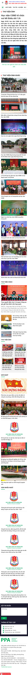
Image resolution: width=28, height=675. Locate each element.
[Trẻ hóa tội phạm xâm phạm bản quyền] (6, 326)
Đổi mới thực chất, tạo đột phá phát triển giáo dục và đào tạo (20, 317)
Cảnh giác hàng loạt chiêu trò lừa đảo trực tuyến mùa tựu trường (20, 333)
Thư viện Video (6, 282)
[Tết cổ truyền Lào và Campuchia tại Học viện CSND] (14, 187)
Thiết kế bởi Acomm (6, 667)
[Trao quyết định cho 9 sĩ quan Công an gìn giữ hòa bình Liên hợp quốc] (14, 293)
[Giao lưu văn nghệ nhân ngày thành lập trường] (14, 127)
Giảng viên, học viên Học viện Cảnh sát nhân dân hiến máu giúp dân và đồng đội (20, 355)
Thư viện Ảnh (9, 12)
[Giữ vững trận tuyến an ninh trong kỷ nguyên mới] (14, 473)
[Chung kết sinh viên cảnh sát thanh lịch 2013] (14, 228)
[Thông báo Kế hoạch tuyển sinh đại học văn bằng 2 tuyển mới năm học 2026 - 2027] (14, 498)
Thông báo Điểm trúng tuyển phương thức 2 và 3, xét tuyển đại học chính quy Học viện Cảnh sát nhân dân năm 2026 (14, 596)
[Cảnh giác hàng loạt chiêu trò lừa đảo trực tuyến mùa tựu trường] (6, 334)
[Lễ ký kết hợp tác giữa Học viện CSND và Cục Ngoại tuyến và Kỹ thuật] (14, 166)
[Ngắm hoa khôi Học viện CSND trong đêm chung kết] (14, 208)
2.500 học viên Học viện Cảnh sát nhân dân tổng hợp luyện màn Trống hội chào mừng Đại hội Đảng (7, 355)
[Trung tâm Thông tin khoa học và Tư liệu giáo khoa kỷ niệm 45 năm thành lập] (14, 85)
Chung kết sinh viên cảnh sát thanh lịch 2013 (13, 237)
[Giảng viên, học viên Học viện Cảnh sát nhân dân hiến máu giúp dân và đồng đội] (20, 347)
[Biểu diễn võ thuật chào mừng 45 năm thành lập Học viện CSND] (14, 106)
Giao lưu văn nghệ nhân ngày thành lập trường (13, 136)
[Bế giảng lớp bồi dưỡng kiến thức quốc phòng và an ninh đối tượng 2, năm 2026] (14, 407)
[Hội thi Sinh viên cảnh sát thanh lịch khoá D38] (14, 268)
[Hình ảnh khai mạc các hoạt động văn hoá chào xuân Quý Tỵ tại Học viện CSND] (14, 247)
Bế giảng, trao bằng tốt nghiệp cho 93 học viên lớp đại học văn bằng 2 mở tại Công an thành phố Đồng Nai (13, 461)
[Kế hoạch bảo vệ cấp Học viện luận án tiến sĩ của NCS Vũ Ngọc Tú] (14, 428)
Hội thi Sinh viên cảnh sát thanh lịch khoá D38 (13, 277)
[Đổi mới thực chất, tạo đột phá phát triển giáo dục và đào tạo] (6, 318)
